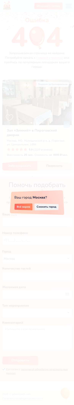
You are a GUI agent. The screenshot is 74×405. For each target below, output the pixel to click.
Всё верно (23, 206)
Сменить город (46, 206)
